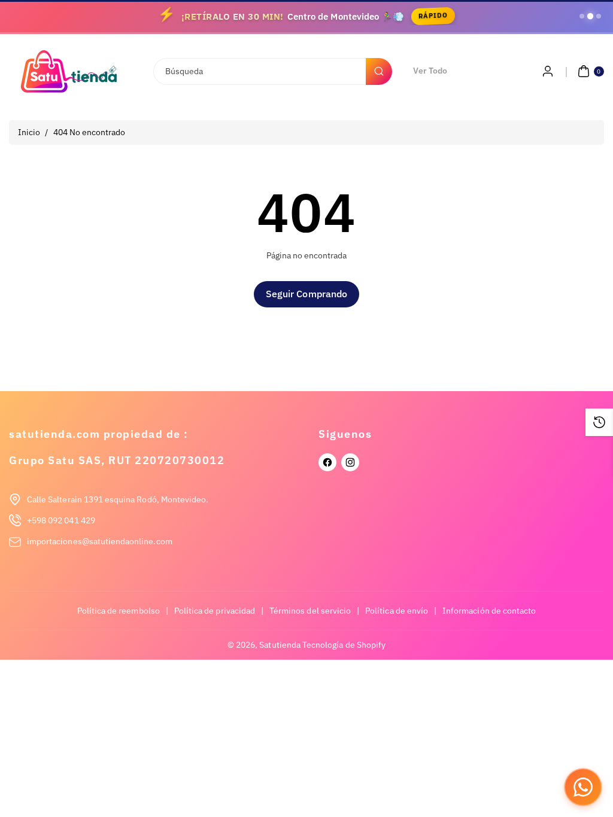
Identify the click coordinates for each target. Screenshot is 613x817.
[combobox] (272, 71)
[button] (589, 71)
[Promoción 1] (581, 16)
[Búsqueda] (379, 71)
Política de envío (396, 610)
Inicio (29, 132)
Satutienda (280, 644)
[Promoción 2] (590, 16)
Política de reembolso (118, 610)
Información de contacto (489, 610)
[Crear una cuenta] (548, 71)
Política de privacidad (214, 610)
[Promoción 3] (599, 16)
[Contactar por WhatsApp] (583, 787)
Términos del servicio (310, 610)
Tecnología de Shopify (344, 644)
